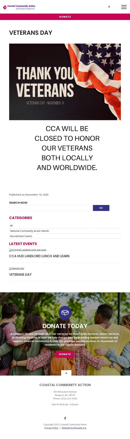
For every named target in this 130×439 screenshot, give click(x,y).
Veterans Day (20, 274)
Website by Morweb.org (74, 427)
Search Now (18, 203)
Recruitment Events (21, 236)
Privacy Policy (51, 427)
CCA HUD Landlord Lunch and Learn (39, 256)
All (11, 225)
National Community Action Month (29, 230)
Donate (65, 16)
